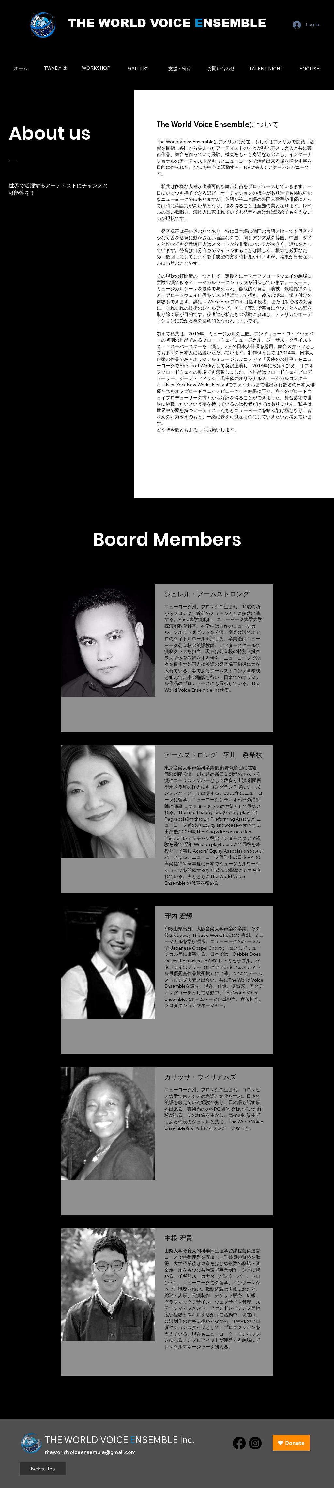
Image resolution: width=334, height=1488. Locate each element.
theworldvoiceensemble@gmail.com (90, 1452)
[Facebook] (239, 1443)
